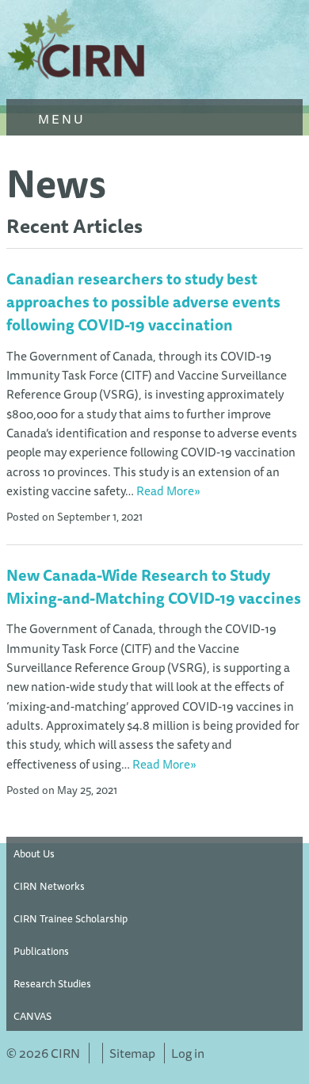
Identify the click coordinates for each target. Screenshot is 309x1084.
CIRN (77, 47)
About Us (34, 853)
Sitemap (132, 1053)
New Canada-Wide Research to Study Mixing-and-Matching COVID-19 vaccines (153, 586)
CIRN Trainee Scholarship (70, 918)
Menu (59, 119)
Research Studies (52, 983)
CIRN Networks (49, 886)
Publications (41, 951)
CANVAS (32, 1016)
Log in (187, 1053)
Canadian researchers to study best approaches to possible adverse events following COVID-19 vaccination (143, 302)
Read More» (168, 490)
